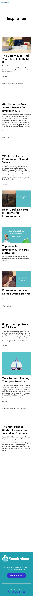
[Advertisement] (16, 488)
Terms (21, 589)
